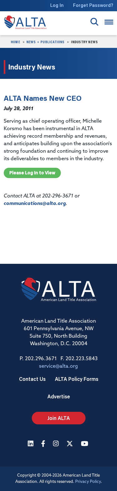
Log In (57, 5)
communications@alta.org (35, 203)
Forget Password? (93, 5)
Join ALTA (58, 418)
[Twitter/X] (70, 444)
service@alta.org (58, 366)
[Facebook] (44, 444)
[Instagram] (56, 444)
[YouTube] (85, 444)
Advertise (58, 396)
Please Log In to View (32, 173)
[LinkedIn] (31, 444)
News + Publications (46, 41)
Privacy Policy (88, 482)
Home (15, 41)
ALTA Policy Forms (76, 379)
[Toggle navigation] (109, 22)
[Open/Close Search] (94, 22)
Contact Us (32, 379)
